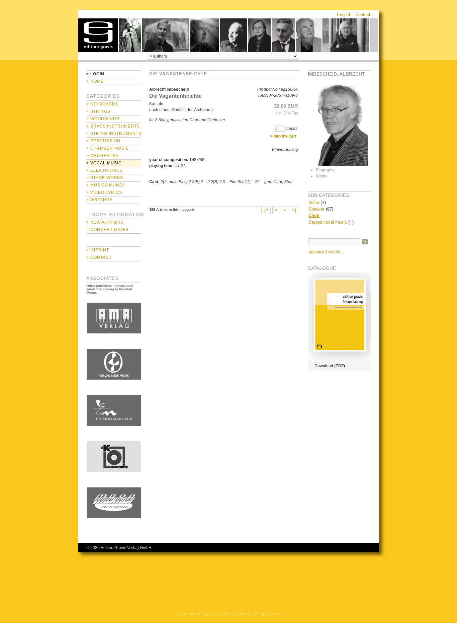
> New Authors (105, 222)
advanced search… (326, 252)
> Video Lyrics (104, 192)
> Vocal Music (104, 163)
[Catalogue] (339, 360)
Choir (314, 215)
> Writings (99, 200)
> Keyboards (102, 104)
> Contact (99, 257)
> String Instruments (113, 133)
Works (321, 176)
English (344, 14)
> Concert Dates (107, 229)
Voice (313, 202)
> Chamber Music (107, 148)
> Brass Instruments (113, 126)
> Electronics (104, 170)
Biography (325, 170)
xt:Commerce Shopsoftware (255, 614)
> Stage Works (104, 177)
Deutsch (363, 14)
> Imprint (97, 250)
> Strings (98, 111)
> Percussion (103, 141)
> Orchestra (102, 155)
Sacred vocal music (327, 222)
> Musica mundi (105, 185)
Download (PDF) (329, 366)
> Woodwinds (102, 118)
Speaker (316, 209)
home (98, 35)
